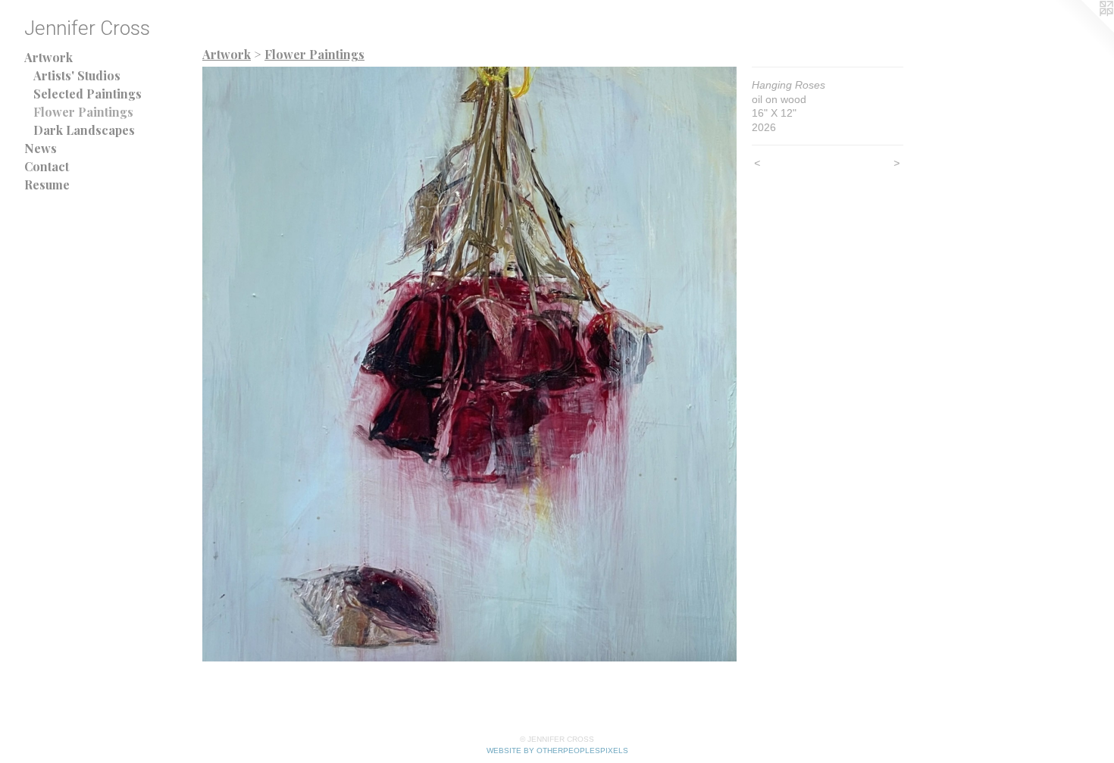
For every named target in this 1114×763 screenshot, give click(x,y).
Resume (47, 184)
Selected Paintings (87, 94)
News (40, 148)
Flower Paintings (83, 112)
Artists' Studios (76, 75)
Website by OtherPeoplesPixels (557, 750)
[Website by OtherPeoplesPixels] (1083, 30)
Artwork (48, 57)
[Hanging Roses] (469, 364)
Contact (46, 166)
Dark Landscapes (84, 130)
